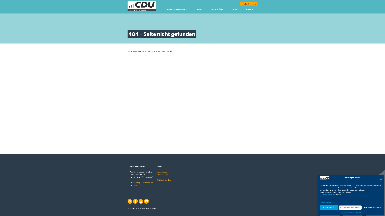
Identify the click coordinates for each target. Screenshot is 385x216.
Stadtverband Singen (176, 9)
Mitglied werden (249, 4)
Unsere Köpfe (216, 9)
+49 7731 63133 (141, 185)
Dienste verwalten (326, 202)
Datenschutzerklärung (328, 195)
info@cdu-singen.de (144, 183)
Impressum (324, 197)
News (235, 9)
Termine (198, 9)
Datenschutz (162, 174)
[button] (381, 178)
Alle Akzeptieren (329, 207)
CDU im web (250, 9)
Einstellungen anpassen (372, 207)
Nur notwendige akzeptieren (350, 207)
